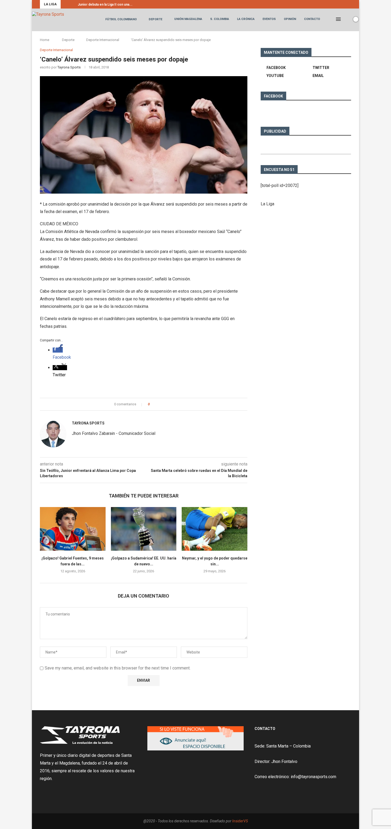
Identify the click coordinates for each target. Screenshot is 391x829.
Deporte (155, 19)
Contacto (312, 19)
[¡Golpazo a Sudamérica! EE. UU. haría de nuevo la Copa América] (144, 529)
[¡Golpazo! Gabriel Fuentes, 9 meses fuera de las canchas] (73, 529)
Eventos (269, 19)
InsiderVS (240, 821)
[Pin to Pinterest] (168, 404)
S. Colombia (219, 19)
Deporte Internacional (102, 40)
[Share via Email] (173, 404)
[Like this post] (152, 404)
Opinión (290, 19)
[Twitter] (343, 4)
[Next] (73, 4)
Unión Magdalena (188, 19)
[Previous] (66, 4)
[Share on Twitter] (163, 404)
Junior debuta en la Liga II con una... (105, 4)
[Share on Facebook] (158, 404)
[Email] (349, 4)
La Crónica (246, 19)
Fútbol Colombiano (121, 19)
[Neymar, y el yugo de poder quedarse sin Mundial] (214, 529)
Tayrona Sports (69, 67)
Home (44, 40)
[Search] (346, 19)
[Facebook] (337, 4)
